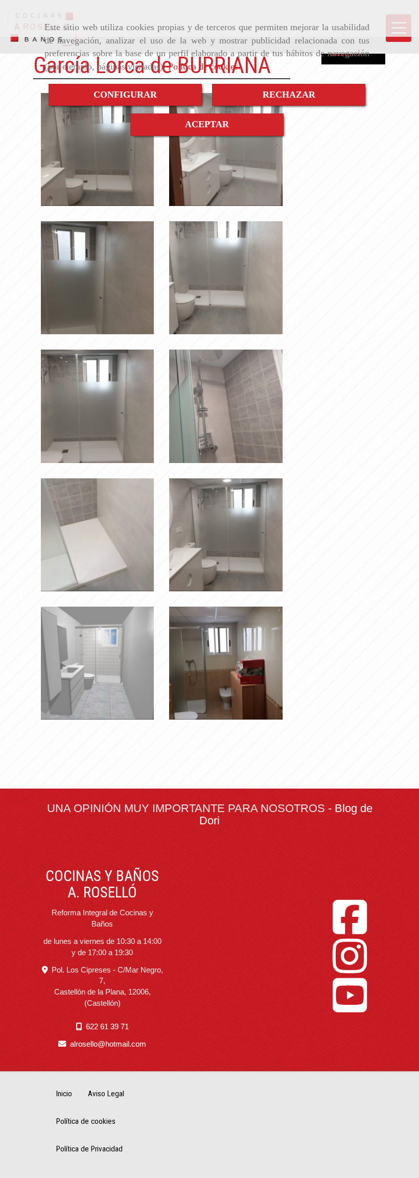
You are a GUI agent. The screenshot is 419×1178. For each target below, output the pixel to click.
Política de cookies (203, 66)
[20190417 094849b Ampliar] (97, 149)
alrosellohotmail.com (108, 1044)
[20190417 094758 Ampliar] (97, 534)
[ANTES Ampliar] (225, 663)
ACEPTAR (207, 124)
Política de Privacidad (89, 1148)
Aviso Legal (106, 1093)
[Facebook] (350, 929)
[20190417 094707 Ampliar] (225, 149)
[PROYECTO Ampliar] (97, 663)
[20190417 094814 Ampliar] (225, 406)
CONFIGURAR (125, 94)
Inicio (64, 1093)
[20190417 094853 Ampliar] (225, 277)
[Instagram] (350, 967)
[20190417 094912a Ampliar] (97, 277)
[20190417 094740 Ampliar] (97, 406)
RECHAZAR (289, 94)
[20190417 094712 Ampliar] (225, 534)
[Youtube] (350, 1007)
